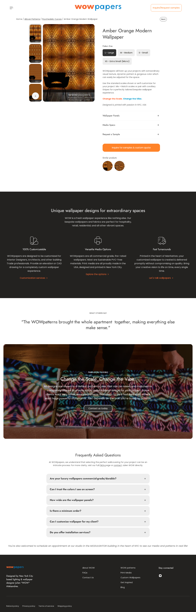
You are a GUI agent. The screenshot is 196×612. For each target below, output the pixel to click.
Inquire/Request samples (166, 7)
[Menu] (11, 8)
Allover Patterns (32, 19)
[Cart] (187, 7)
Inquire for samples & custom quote (131, 147)
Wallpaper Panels (111, 115)
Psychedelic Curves (52, 19)
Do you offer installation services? (70, 532)
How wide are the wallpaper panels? (72, 500)
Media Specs (109, 125)
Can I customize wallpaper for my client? (74, 521)
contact (118, 465)
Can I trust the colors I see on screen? (72, 489)
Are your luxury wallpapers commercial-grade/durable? (83, 478)
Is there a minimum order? (65, 511)
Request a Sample (111, 134)
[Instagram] (160, 576)
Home (19, 19)
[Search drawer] (183, 7)
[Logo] (98, 7)
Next (163, 19)
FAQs (102, 465)
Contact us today (98, 408)
